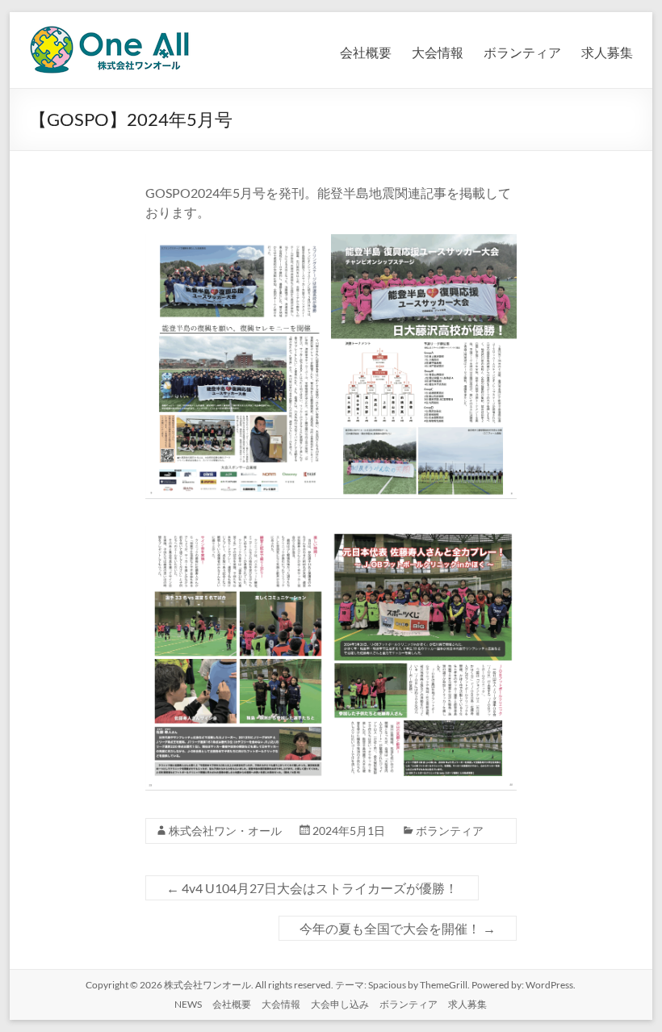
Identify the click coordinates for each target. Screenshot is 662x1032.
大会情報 (437, 52)
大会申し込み (340, 1004)
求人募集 (607, 52)
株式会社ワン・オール (225, 830)
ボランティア (522, 52)
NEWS (188, 1004)
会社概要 (366, 52)
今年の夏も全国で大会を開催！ (398, 928)
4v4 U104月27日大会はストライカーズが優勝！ (312, 888)
